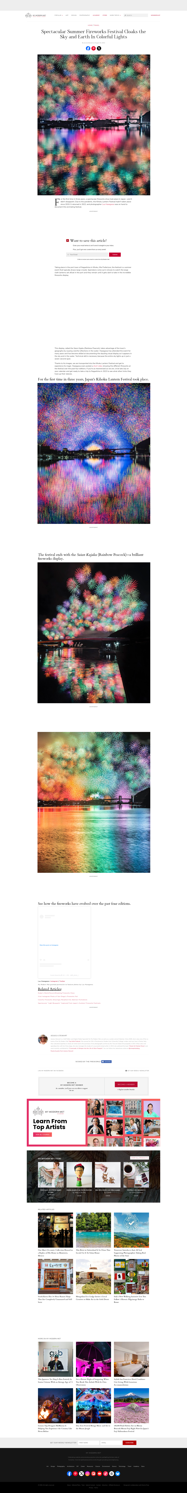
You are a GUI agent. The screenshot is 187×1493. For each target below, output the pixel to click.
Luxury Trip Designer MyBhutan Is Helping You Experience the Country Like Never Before (55, 1428)
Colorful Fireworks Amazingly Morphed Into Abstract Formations (62, 1000)
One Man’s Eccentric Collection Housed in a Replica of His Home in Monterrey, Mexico (55, 1253)
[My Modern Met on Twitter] (81, 1473)
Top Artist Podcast (74, 1041)
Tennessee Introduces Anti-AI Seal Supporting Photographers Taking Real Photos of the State (130, 1253)
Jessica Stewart (88, 43)
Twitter (62, 981)
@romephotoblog (134, 1048)
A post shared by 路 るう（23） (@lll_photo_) (64, 975)
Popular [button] (58, 15)
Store (105, 15)
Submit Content (90, 1485)
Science (114, 1466)
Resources (90, 1466)
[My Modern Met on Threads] (111, 1473)
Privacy (91, 1488)
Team (83, 1485)
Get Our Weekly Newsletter (138, 1071)
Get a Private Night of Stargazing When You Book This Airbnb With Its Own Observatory (92, 1382)
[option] (95, 1131)
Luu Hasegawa (108, 204)
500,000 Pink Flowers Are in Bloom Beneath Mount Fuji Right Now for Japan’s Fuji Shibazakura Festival (131, 1428)
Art (67, 15)
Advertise (105, 1485)
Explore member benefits (127, 1089)
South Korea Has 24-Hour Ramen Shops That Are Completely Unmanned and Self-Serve (55, 1299)
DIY (78, 1466)
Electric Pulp (145, 1485)
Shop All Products (139, 1158)
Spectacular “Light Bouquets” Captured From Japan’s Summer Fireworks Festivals (69, 1003)
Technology (122, 1466)
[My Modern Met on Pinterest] (75, 1473)
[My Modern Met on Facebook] (69, 1473)
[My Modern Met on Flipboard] (93, 1473)
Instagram (54, 981)
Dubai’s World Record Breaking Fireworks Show (56, 993)
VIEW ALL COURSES (42, 1135)
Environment (106, 1466)
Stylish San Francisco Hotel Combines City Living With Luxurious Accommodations (129, 1382)
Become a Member (126, 1084)
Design (74, 15)
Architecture (70, 1466)
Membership (155, 15)
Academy (96, 15)
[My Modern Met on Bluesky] (117, 1473)
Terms (96, 1488)
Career (83, 1466)
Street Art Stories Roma (136, 1046)
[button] (115, 15)
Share (107, 1062)
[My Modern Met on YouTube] (99, 1473)
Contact (98, 1485)
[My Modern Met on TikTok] (105, 1473)
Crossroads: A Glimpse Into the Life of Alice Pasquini (85, 1048)
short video (97, 366)
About (69, 1485)
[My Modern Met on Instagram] (87, 1473)
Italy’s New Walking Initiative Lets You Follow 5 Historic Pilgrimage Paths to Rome (130, 1299)
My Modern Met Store (49, 1158)
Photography (85, 15)
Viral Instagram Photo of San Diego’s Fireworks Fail (58, 996)
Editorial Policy (76, 1485)
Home (90, 25)
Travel (96, 25)
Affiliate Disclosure (114, 1485)
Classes (97, 1466)
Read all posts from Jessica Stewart (62, 1051)
